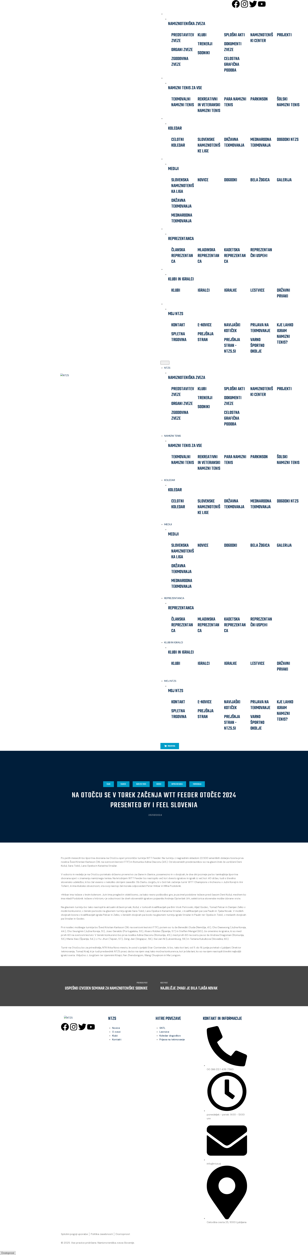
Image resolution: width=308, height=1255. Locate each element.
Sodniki (204, 53)
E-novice (205, 325)
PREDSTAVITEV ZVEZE (182, 38)
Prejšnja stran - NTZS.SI (232, 345)
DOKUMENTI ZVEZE (232, 47)
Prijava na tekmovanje (260, 328)
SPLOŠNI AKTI (234, 35)
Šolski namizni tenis (288, 102)
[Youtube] (262, 4)
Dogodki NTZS (288, 139)
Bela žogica (260, 180)
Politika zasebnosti (102, 1234)
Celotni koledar (178, 142)
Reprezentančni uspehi (261, 253)
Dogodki (230, 180)
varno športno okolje (257, 345)
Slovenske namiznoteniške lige (209, 145)
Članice (123, 784)
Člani (108, 784)
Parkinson (259, 99)
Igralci (204, 290)
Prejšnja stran (206, 337)
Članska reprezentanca (182, 256)
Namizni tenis (141, 784)
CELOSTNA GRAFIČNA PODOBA (232, 64)
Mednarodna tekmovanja (260, 142)
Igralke (230, 290)
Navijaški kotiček (232, 328)
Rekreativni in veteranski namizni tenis (209, 105)
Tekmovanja (197, 784)
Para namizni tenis (235, 102)
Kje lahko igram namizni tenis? (285, 334)
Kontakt (178, 325)
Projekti (284, 35)
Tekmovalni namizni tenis (182, 102)
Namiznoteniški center (261, 38)
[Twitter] (253, 4)
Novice (203, 180)
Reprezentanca (177, 784)
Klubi (202, 35)
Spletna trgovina (178, 337)
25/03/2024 (155, 815)
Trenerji (205, 44)
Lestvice (257, 290)
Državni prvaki (283, 293)
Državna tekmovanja (234, 142)
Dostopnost (123, 1234)
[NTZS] (79, 375)
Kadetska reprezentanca (235, 256)
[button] (164, 363)
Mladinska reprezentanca (208, 256)
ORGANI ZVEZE (182, 49)
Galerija (284, 180)
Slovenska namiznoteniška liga (182, 186)
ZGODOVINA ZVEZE (179, 61)
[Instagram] (244, 4)
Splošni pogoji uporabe (74, 1234)
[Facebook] (236, 4)
